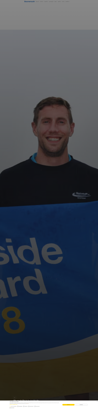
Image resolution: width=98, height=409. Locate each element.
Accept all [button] (68, 404)
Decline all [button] (81, 404)
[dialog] (49, 404)
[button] (35, 404)
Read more (27, 403)
